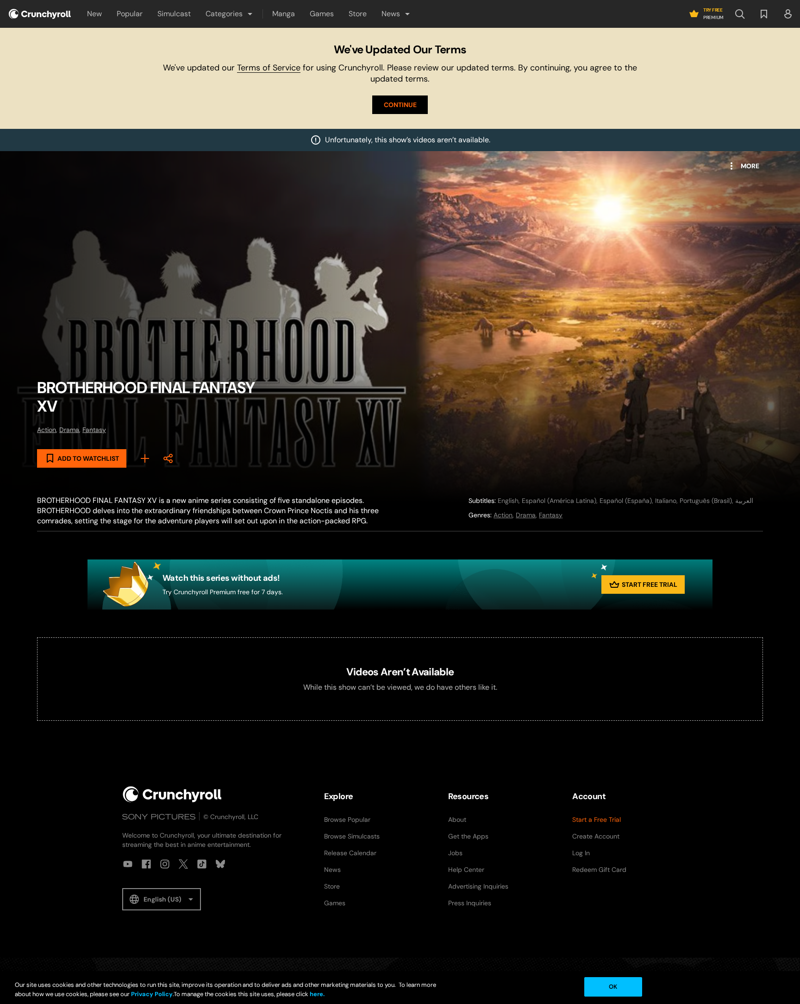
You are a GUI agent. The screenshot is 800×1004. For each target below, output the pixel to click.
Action (46, 430)
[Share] (168, 458)
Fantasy (94, 430)
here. (316, 994)
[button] (229, 14)
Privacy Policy (152, 994)
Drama (69, 430)
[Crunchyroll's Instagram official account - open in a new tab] (164, 864)
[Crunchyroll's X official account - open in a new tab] (183, 864)
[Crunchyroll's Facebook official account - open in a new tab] (146, 864)
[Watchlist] (764, 14)
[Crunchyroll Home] (172, 794)
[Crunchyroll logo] (40, 14)
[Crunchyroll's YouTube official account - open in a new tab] (127, 864)
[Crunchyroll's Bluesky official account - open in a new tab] (220, 864)
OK (613, 987)
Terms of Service (268, 67)
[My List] (145, 458)
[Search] (740, 14)
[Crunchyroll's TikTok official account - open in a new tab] (201, 864)
